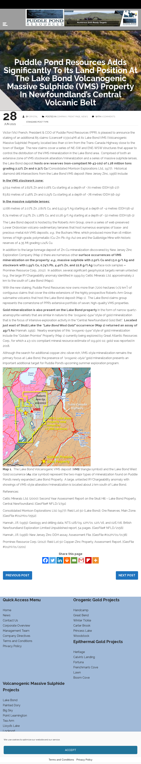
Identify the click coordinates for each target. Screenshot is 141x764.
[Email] (74, 560)
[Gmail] (81, 560)
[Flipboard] (88, 560)
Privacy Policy (84, 759)
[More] (95, 560)
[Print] (67, 560)
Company (62, 116)
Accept (70, 750)
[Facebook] (45, 560)
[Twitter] (52, 560)
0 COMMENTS (108, 116)
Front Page (74, 116)
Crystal (33, 116)
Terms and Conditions (61, 759)
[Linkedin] (60, 560)
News (84, 116)
